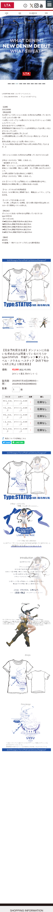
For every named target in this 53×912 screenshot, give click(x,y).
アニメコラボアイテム (28, 96)
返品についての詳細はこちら (15, 438)
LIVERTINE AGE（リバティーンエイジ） (16, 94)
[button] (9, 83)
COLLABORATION (11, 96)
